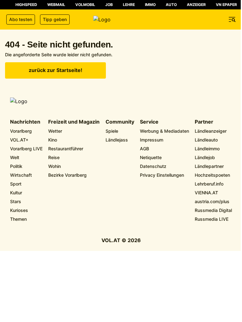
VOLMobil (85, 4)
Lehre (129, 4)
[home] (121, 19)
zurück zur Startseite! (55, 70)
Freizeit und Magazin (74, 122)
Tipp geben (55, 19)
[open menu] (232, 19)
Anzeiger (196, 4)
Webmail (56, 4)
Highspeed (26, 4)
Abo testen (20, 19)
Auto (171, 4)
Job (109, 4)
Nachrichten (25, 122)
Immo (150, 4)
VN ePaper (226, 4)
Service (149, 122)
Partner (204, 122)
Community (120, 122)
